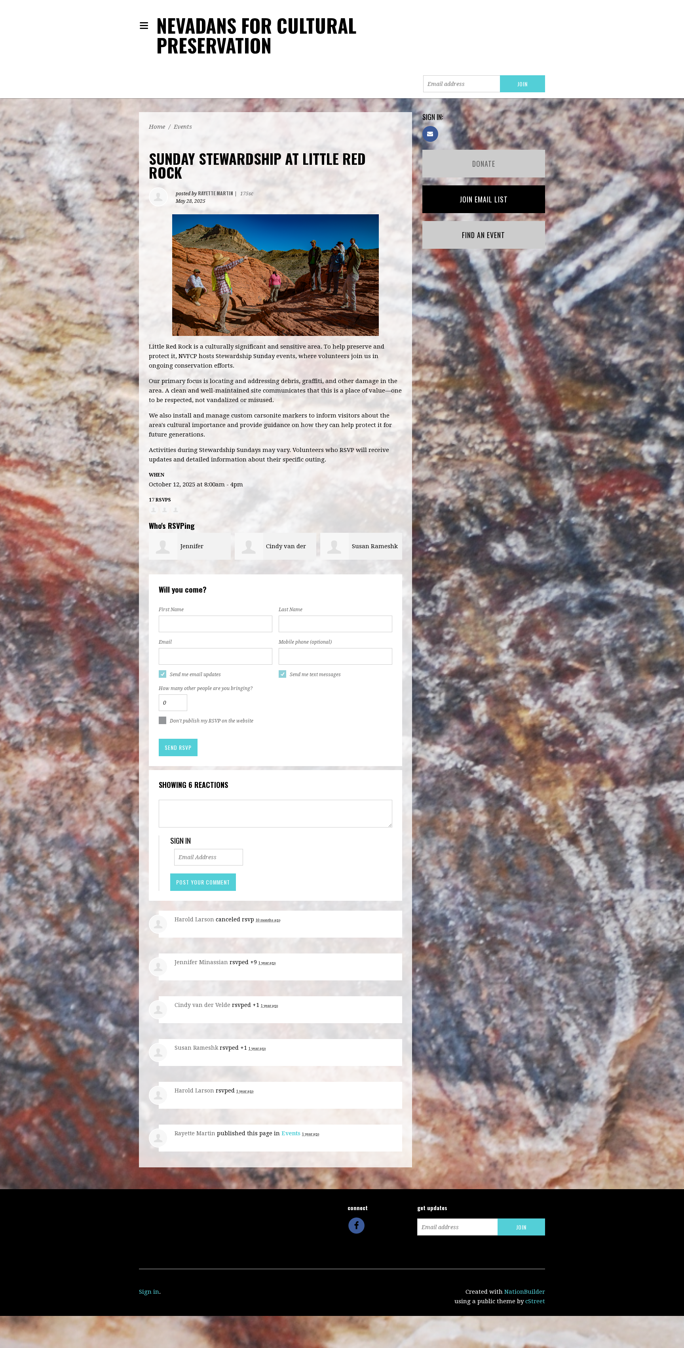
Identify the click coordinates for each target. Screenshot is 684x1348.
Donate (483, 163)
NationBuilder (524, 1291)
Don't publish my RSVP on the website (211, 721)
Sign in (149, 1291)
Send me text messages (315, 674)
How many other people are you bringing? (206, 688)
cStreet (535, 1301)
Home (157, 126)
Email (165, 642)
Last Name (290, 609)
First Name (171, 609)
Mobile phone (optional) (305, 642)
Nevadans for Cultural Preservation (256, 35)
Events (183, 126)
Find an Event (483, 235)
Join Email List (484, 199)
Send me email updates (195, 674)
